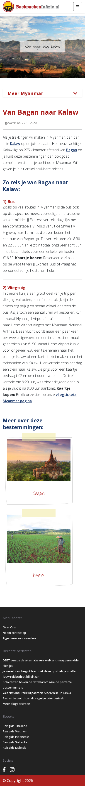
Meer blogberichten (16, 704)
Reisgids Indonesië (16, 737)
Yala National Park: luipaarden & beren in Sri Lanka (37, 693)
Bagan (71, 149)
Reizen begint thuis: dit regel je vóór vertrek (33, 698)
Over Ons (9, 627)
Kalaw (15, 143)
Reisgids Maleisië (15, 748)
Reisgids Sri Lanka (15, 742)
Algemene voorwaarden (19, 638)
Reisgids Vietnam (15, 731)
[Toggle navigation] (77, 6)
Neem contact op (14, 633)
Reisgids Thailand (15, 726)
